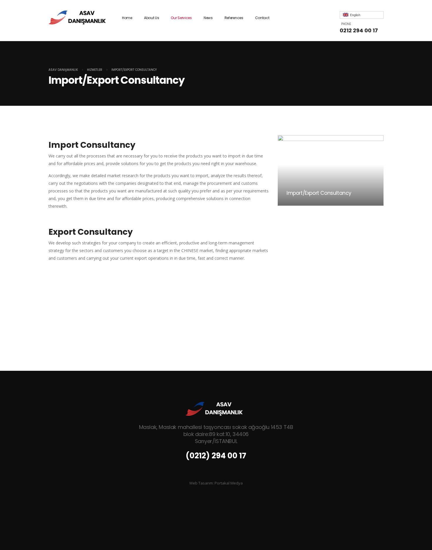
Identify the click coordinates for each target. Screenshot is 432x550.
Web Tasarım (201, 483)
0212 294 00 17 (359, 30)
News (208, 17)
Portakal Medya (229, 483)
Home (127, 17)
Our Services (181, 17)
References (234, 17)
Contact (262, 17)
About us (151, 17)
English (354, 15)
